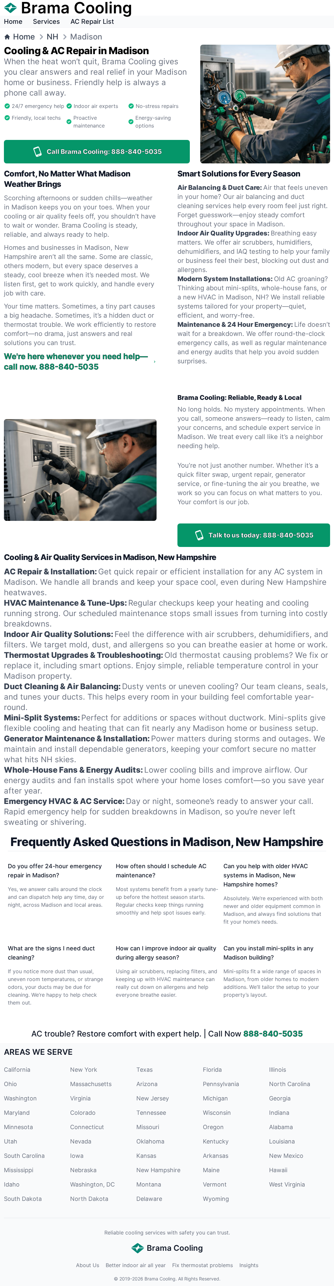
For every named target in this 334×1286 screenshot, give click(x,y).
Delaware (149, 1198)
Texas (144, 1069)
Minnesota (18, 1127)
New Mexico (286, 1155)
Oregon (213, 1127)
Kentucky (216, 1141)
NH (52, 36)
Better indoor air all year (136, 1265)
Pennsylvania (221, 1084)
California (17, 1069)
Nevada (80, 1141)
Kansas (146, 1155)
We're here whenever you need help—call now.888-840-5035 (76, 361)
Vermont (215, 1184)
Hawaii (278, 1170)
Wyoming (216, 1198)
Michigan (215, 1098)
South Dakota (23, 1198)
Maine (211, 1170)
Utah (10, 1141)
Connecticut (87, 1127)
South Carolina (24, 1155)
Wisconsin (217, 1112)
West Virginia (287, 1184)
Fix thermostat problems (202, 1265)
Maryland (17, 1112)
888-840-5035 (273, 1033)
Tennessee (151, 1112)
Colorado (83, 1112)
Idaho (12, 1184)
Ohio (10, 1084)
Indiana (279, 1112)
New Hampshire (158, 1170)
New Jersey (152, 1098)
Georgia (280, 1098)
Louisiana (282, 1141)
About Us (87, 1265)
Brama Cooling (159, 1278)
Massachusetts (91, 1084)
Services (46, 21)
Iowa (77, 1155)
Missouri (147, 1127)
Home (13, 21)
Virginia (80, 1098)
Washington (20, 1098)
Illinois (277, 1069)
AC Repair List (92, 21)
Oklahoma (150, 1141)
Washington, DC (92, 1184)
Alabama (281, 1127)
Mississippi (18, 1170)
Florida (212, 1069)
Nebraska (83, 1170)
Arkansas (215, 1155)
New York (83, 1069)
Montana (148, 1184)
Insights (248, 1265)
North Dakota (89, 1198)
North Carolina (289, 1084)
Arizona (147, 1084)
